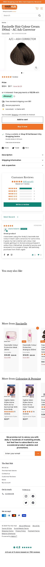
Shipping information (11, 160)
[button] (7, 77)
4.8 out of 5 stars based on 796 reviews (22, 552)
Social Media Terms (21, 528)
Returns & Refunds (8, 534)
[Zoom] (36, 68)
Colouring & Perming (28, 378)
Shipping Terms (7, 531)
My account (6, 483)
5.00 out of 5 (28, 182)
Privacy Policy (21, 531)
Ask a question (8, 165)
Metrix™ (14, 536)
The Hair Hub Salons (9, 471)
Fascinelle (6, 33)
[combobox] (22, 15)
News (4, 480)
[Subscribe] (38, 453)
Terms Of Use (7, 528)
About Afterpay (24, 526)
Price (4, 82)
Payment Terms (34, 531)
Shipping (15, 115)
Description (7, 155)
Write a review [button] (22, 204)
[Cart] (37, 8)
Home (4, 22)
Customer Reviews (9, 477)
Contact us (6, 474)
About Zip (36, 526)
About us (5, 468)
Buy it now (22, 126)
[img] (8, 226)
